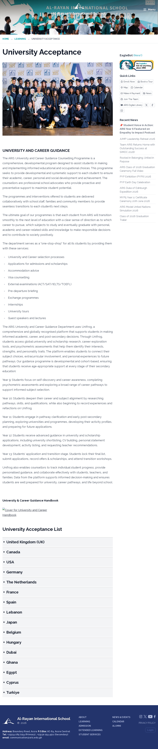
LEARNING (84, 721)
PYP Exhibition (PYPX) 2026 (135, 176)
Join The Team (131, 99)
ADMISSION (85, 726)
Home (5, 39)
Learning (20, 39)
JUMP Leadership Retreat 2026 (137, 138)
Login (150, 730)
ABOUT (83, 717)
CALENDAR (118, 721)
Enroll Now (129, 81)
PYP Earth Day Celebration (135, 182)
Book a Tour (147, 81)
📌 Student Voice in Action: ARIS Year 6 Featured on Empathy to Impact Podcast (137, 129)
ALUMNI (116, 726)
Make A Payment (132, 93)
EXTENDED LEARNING (90, 730)
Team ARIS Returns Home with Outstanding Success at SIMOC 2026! (137, 148)
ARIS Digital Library (133, 105)
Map (126, 87)
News (149, 93)
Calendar (138, 87)
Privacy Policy (147, 723)
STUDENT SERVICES (90, 734)
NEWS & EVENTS (121, 717)
